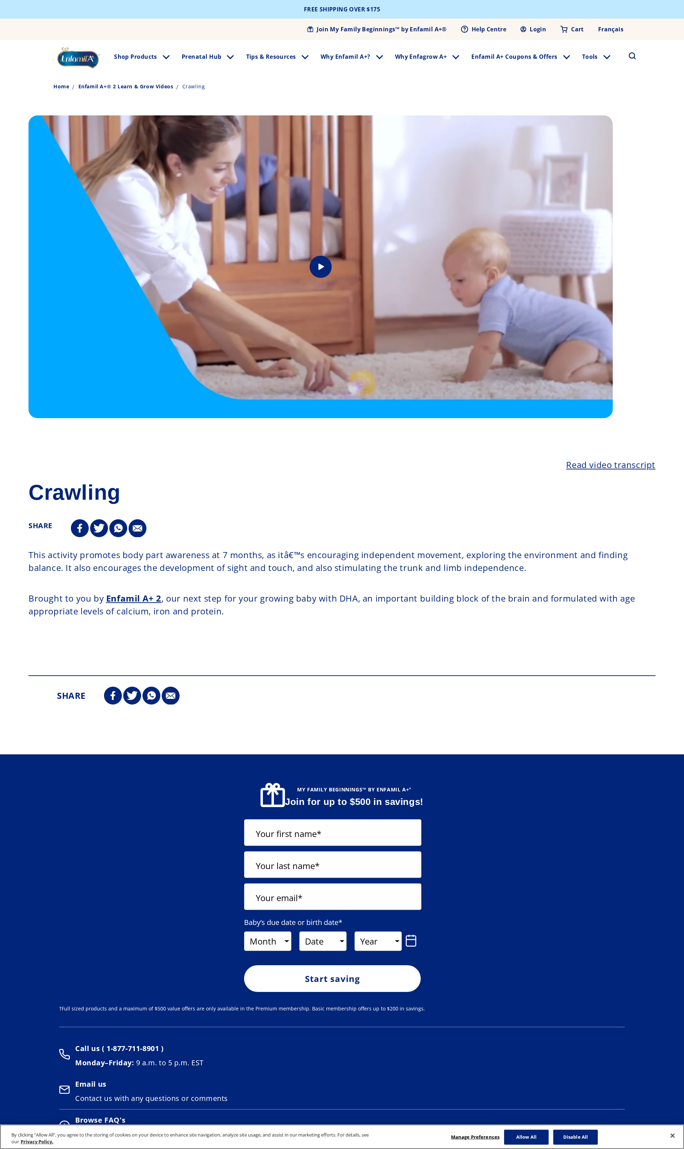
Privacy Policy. (37, 1141)
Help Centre (489, 29)
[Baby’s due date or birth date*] (412, 940)
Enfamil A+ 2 (133, 598)
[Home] (78, 58)
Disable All (575, 1137)
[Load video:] (320, 266)
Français (610, 29)
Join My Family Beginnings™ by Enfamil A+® (381, 29)
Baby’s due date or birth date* (293, 922)
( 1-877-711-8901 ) (132, 1048)
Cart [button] (577, 29)
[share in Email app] (137, 528)
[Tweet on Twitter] (99, 528)
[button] (628, 56)
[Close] (672, 1136)
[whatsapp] (118, 528)
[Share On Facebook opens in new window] (79, 528)
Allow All (526, 1137)
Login (538, 29)
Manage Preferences (475, 1137)
